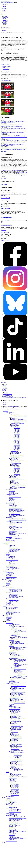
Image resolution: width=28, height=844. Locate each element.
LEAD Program (14, 424)
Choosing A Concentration (20, 631)
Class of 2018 (17, 437)
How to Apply (14, 451)
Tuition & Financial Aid (14, 550)
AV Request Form (15, 710)
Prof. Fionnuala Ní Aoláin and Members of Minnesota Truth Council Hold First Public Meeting (13, 122)
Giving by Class (12, 824)
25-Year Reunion (15, 787)
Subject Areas (12, 491)
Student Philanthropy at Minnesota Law (17, 838)
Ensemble (11, 498)
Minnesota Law (4, 8)
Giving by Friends (13, 830)
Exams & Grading (13, 690)
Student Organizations (16, 648)
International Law (12, 534)
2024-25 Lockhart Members (15, 810)
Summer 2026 (9, 617)
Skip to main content (5, 1)
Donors (10, 806)
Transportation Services (16, 738)
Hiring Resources (15, 749)
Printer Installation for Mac (20, 660)
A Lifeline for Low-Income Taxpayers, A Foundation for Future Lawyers (17, 818)
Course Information (13, 684)
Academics (5, 16)
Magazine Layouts (15, 720)
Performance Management (17, 750)
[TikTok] (15, 338)
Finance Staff (14, 743)
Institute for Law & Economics (15, 508)
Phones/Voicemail (15, 734)
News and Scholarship (13, 698)
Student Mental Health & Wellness (18, 647)
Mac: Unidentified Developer (21, 674)
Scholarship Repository (11, 578)
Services (8, 583)
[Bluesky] (15, 314)
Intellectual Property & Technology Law (17, 533)
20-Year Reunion (15, 786)
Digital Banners (14, 712)
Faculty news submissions (17, 699)
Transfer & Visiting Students (12, 560)
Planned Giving (12, 801)
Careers (5, 21)
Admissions (5, 17)
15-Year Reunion (15, 785)
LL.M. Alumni (14, 426)
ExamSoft (13, 667)
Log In (4, 390)
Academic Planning (13, 627)
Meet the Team (14, 418)
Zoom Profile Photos (18, 769)
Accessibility (11, 704)
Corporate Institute (13, 505)
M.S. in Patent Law (13, 458)
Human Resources (13, 745)
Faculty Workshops (13, 724)
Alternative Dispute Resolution (15, 522)
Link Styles (16, 757)
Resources (13, 767)
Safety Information (15, 735)
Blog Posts (13, 476)
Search (15, 2)
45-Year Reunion (15, 792)
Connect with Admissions (14, 549)
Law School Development (11, 841)
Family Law (11, 528)
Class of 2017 (17, 438)
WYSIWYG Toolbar (18, 759)
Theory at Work (4, 47)
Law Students (9, 580)
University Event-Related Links (18, 718)
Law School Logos (15, 715)
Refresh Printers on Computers (20, 664)
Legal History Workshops (16, 727)
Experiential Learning (10, 494)
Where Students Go (15, 462)
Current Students (15, 425)
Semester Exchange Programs (15, 538)
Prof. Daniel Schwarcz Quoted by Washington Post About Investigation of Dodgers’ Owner (13, 129)
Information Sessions (13, 548)
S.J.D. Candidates (15, 457)
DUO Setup (14, 762)
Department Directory (8, 396)
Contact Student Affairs (14, 682)
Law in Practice (12, 499)
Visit (10, 546)
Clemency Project (12, 504)
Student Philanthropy (10, 813)
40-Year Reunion (15, 791)
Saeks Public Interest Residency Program (17, 520)
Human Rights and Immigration (13, 612)
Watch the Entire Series (6, 80)
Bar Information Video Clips (17, 643)
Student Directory (12, 652)
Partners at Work (12, 833)
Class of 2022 (17, 432)
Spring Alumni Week (13, 781)
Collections (8, 584)
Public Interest (9, 517)
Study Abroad (9, 537)
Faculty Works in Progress (17, 726)
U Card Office (14, 739)
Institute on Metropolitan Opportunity (17, 510)
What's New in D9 (18, 755)
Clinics (4, 22)
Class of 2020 (17, 435)
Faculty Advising (17, 630)
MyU (4, 6)
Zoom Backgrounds (18, 770)
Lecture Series (9, 541)
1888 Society (14, 802)
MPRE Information (15, 641)
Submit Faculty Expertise (19, 703)
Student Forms (12, 681)
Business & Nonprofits (11, 608)
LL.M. (10, 417)
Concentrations (9, 521)
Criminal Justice (12, 526)
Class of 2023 (17, 431)
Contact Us (5, 388)
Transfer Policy (12, 563)
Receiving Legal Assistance (12, 607)
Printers (13, 766)
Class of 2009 (17, 448)
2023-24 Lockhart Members (15, 809)
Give (4, 10)
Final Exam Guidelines (16, 695)
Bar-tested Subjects (15, 642)
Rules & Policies (12, 653)
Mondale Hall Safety (7, 395)
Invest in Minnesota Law (14, 822)
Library (4, 20)
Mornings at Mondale (16, 774)
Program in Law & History (14, 514)
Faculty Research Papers (11, 577)
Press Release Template (16, 716)
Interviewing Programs (13, 600)
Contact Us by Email (5, 240)
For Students (8, 603)
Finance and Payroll (13, 741)
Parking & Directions (7, 394)
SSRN (7, 206)
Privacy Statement (4, 408)
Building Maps (14, 740)
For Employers (9, 598)
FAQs (12, 481)
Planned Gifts (12, 835)
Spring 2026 (8, 618)
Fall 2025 (8, 619)
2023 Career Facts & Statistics (15, 591)
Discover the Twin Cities (14, 568)
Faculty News (4, 151)
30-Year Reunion (15, 789)
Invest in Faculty (12, 821)
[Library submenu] (7, 20)
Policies (10, 705)
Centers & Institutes (10, 503)
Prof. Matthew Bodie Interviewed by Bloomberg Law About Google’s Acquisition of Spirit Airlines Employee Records (14, 141)
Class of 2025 (17, 429)
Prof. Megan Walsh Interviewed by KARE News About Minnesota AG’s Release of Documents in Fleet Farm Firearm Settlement (14, 137)
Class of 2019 (17, 436)
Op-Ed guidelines (15, 700)
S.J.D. (10, 454)
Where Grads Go (9, 587)
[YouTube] (15, 379)
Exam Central (14, 635)
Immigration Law (12, 532)
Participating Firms (13, 807)
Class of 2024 (17, 430)
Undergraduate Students (14, 483)
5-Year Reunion (14, 783)
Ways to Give (9, 799)
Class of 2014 (17, 442)
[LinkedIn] (15, 362)
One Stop (5, 4)
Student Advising (12, 706)
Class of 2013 (17, 443)
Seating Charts (14, 687)
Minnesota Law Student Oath (20, 415)
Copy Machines (14, 732)
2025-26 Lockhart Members (15, 812)
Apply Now (3, 382)
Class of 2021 (17, 434)
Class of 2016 (17, 440)
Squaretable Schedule (16, 729)
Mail (12, 733)
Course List (11, 492)
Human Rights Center (13, 506)
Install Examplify (17, 672)
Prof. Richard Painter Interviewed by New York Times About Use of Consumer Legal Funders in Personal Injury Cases (14, 148)
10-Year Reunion (15, 784)
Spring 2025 (8, 620)
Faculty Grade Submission (17, 693)
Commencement (14, 650)
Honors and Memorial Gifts (15, 837)
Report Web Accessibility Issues (13, 408)
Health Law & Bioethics (14, 529)
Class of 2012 (17, 445)
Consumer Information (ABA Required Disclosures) (14, 397)
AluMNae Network (13, 778)
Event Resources (15, 717)
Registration (11, 625)
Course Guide (9, 489)
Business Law (12, 523)
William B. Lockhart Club (14, 825)
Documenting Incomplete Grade (18, 692)
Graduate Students (13, 488)
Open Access (3, 195)
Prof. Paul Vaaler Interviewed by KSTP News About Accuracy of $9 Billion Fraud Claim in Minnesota (12, 125)
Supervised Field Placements (15, 497)
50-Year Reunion (15, 793)
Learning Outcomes (15, 414)
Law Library (3, 178)
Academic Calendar (10, 540)
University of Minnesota (13, 406)
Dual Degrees (12, 480)
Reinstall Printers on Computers (18, 666)
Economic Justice (9, 609)
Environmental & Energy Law (15, 527)
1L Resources (14, 629)
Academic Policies (15, 654)
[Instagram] (15, 290)
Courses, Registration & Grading (18, 487)
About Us (8, 585)
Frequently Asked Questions (17, 423)
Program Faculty (15, 464)
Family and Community (11, 610)
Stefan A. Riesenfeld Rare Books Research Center (13, 170)
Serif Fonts (13, 722)
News (4, 385)
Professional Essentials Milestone (16, 596)
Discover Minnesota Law (11, 567)
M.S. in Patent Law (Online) (15, 475)
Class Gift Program (13, 814)
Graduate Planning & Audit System (19, 637)
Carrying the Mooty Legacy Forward (17, 816)
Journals (8, 539)
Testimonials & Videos (16, 463)
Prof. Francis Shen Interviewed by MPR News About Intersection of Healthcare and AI (12, 145)
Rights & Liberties (10, 613)
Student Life (11, 646)
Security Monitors (18, 736)
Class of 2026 (17, 428)
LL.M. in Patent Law (13, 477)
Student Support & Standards (17, 657)
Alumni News (12, 780)
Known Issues (17, 753)
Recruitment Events (13, 551)
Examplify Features (18, 671)
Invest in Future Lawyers (14, 820)
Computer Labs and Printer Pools (18, 659)
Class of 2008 (17, 449)
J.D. (9, 413)
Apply (4, 11)
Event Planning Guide (19, 649)
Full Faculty (11, 573)
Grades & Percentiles (13, 601)
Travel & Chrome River (16, 744)
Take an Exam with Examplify (20, 676)
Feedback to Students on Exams (18, 694)
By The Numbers (9, 566)
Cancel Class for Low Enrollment (18, 686)
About (4, 389)
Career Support (14, 482)
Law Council (11, 644)
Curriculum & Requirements (17, 419)
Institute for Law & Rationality (15, 509)
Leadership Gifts (12, 826)
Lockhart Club (9, 808)
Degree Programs (9, 412)
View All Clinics (9, 614)
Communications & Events (14, 709)
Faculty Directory (10, 572)
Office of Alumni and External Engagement (18, 776)
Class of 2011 (17, 446)
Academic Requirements (14, 624)
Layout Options (17, 758)
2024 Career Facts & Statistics (15, 590)
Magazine (5, 23)
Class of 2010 (17, 447)
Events (4, 386)
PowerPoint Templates (16, 721)
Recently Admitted (10, 796)
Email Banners (14, 713)
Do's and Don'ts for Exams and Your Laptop (20, 669)
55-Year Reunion (15, 795)
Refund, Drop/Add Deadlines (17, 626)
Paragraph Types (17, 756)
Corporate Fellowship (13, 594)
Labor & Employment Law (14, 535)
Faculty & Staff (9, 683)
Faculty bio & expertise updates (18, 701)
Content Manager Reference (17, 752)
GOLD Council (12, 779)
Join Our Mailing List (16, 452)
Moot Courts (11, 500)
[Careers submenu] (7, 21)
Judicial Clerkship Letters (16, 707)
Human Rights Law (13, 531)
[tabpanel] (14, 86)
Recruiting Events (15, 453)
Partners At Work (9, 804)
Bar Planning (11, 640)
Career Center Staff (10, 604)
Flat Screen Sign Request (16, 761)
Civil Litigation (12, 524)
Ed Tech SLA (14, 763)
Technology (11, 751)
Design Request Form (16, 711)
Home (4, 30)
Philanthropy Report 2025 (11, 815)
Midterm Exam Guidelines (17, 697)
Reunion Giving (9, 803)
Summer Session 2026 (13, 493)
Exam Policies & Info (18, 636)
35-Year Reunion (15, 790)
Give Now (8, 798)
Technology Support (13, 658)
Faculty (4, 18)
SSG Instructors (14, 638)
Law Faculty (8, 581)
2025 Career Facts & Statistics (15, 589)
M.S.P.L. (8, 554)
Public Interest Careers (13, 597)
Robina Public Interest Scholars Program (17, 518)
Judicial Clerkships (13, 595)
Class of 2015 (17, 441)
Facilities (11, 730)
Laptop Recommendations (17, 677)
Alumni (7, 772)
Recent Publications (5, 232)
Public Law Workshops (16, 728)
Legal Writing (12, 501)
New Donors (11, 827)
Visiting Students (12, 564)
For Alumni (8, 602)
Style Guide (14, 723)
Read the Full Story (5, 64)
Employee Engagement (16, 747)
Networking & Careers (13, 775)
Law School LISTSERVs (16, 764)
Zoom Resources (15, 768)
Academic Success (15, 634)
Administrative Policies (16, 655)
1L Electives (16, 632)
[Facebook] (15, 265)
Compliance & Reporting (16, 746)
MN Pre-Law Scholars (11, 569)
